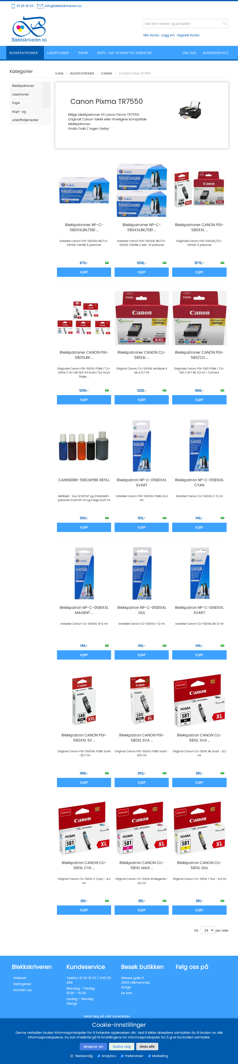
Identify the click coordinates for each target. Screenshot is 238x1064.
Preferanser (134, 1056)
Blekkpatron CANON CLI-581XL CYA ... (84, 865)
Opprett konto (188, 35)
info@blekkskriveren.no (63, 5)
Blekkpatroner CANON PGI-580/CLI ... (199, 355)
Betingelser (22, 984)
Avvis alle (147, 1046)
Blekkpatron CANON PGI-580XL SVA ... (141, 738)
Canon (106, 73)
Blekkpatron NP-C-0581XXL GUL (141, 610)
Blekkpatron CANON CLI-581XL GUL (199, 865)
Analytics (109, 1056)
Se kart (126, 993)
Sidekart (19, 978)
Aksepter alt (93, 1046)
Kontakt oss (22, 990)
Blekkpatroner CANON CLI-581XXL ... (142, 355)
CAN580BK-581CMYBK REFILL (84, 480)
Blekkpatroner (82, 73)
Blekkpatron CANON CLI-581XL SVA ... (199, 738)
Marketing (160, 1056)
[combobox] (185, 23)
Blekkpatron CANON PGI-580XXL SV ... (84, 738)
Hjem (59, 73)
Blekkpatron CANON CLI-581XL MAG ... (141, 865)
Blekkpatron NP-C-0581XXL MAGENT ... (84, 610)
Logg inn (168, 35)
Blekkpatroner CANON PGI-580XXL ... (199, 227)
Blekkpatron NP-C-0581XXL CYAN (199, 483)
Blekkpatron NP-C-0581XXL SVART (199, 610)
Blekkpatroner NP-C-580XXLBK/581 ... (84, 227)
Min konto (151, 35)
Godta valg (122, 1046)
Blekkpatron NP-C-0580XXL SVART (142, 483)
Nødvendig (83, 1056)
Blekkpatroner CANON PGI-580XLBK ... (84, 355)
